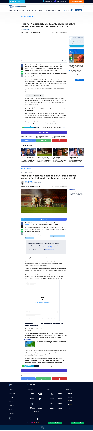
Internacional (22, 10)
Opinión (45, 10)
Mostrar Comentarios (43, 132)
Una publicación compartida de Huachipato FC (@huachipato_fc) (42, 318)
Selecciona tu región (15, 1)
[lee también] (30, 344)
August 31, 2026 (49, 249)
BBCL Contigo (58, 10)
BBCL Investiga (51, 10)
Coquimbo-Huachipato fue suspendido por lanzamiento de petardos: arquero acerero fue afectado (51, 342)
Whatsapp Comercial (56, 422)
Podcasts (10, 10)
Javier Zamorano (29, 181)
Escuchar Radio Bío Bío (77, 1)
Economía (29, 10)
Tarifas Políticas (12, 421)
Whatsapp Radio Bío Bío (78, 422)
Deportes (34, 10)
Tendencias (39, 10)
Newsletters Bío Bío (48, 1)
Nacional (16, 10)
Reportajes (11, 413)
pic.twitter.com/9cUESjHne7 (46, 247)
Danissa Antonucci (26, 29)
